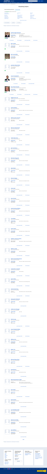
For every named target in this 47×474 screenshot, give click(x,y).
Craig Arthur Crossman (15, 268)
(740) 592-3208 (13, 311)
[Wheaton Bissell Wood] (7, 129)
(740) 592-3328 (13, 341)
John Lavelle (13, 43)
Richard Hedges (14, 178)
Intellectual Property (19, 16)
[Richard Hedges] (7, 180)
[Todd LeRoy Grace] (7, 139)
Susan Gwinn (13, 228)
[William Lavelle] (7, 250)
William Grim (13, 339)
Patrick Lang (13, 319)
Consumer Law (6, 16)
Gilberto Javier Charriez (15, 117)
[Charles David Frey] (7, 291)
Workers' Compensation (33, 18)
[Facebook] (9, 468)
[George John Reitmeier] (7, 301)
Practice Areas (17, 9)
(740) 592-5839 (13, 140)
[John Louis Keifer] (7, 56)
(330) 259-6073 (13, 89)
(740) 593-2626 (13, 160)
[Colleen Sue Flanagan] (7, 311)
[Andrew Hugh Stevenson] (7, 34)
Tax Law (31, 16)
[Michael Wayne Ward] (7, 361)
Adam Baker (13, 168)
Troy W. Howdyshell (15, 76)
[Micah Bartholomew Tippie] (7, 381)
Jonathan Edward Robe (15, 65)
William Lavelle (14, 248)
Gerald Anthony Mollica (15, 208)
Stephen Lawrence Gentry (16, 238)
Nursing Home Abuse (20, 17)
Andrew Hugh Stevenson (16, 32)
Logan (5, 458)
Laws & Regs (21, 2)
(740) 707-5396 (13, 261)
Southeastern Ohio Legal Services (18, 454)
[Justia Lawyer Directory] (7, 1)
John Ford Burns (14, 148)
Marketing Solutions (29, 2)
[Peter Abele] (7, 391)
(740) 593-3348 (13, 251)
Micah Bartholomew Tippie (16, 379)
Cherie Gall (13, 188)
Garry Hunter (13, 198)
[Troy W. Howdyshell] (7, 77)
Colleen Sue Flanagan (15, 309)
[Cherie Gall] (7, 190)
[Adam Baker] (7, 170)
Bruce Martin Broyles (15, 86)
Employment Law (6, 17)
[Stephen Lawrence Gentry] (7, 240)
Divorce (31, 13)
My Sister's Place (17, 458)
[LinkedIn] (7, 468)
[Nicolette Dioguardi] (7, 160)
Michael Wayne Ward (15, 359)
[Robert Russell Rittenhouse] (7, 260)
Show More (18, 461)
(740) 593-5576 (13, 412)
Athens (6, 453)
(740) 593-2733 (13, 150)
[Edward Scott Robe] (7, 421)
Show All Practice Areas (23, 20)
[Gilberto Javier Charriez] (7, 119)
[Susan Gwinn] (7, 230)
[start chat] (45, 471)
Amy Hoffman (13, 429)
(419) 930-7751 (13, 432)
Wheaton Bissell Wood (15, 127)
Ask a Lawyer (9, 2)
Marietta (6, 457)
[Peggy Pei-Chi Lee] (7, 99)
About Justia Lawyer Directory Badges (37, 454)
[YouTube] (8, 468)
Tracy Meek (13, 218)
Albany (5, 456)
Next (23, 439)
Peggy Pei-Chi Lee (14, 97)
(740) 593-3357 (13, 110)
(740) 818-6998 (13, 56)
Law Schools (18, 2)
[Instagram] (10, 468)
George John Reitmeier (15, 299)
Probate (18, 18)
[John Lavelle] (7, 45)
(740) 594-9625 (13, 271)
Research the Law (14, 2)
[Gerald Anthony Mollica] (7, 210)
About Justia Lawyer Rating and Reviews (38, 458)
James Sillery (13, 278)
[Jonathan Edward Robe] (7, 67)
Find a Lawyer (5, 2)
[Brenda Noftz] (7, 401)
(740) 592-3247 (13, 331)
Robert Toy (13, 349)
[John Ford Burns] (7, 150)
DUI (17, 13)
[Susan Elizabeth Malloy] (7, 331)
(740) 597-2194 (13, 402)
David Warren (13, 369)
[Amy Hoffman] (7, 431)
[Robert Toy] (7, 351)
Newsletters (25, 2)
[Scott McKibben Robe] (7, 411)
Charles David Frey (14, 289)
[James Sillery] (7, 280)
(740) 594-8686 (13, 231)
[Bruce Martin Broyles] (7, 88)
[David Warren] (7, 371)
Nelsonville (6, 455)
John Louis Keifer (14, 54)
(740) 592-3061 (13, 301)
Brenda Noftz (13, 399)
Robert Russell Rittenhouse (16, 258)
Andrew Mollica (14, 107)
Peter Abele (13, 389)
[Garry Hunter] (7, 200)
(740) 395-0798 (13, 78)
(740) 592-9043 (13, 170)
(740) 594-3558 (13, 100)
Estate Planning (6, 18)
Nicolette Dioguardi (15, 158)
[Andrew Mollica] (7, 109)
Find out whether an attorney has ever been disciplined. (28, 454)
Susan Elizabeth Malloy (15, 329)
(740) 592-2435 (13, 180)
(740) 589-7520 (13, 35)
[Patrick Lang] (7, 321)
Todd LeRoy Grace (14, 137)
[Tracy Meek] (7, 220)
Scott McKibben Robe (15, 409)
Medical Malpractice (6, 13)
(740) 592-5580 (13, 200)
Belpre (5, 454)
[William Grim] (7, 341)
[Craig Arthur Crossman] (7, 270)
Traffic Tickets (32, 17)
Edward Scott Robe (14, 419)
